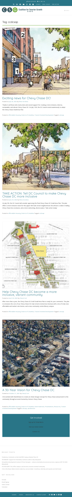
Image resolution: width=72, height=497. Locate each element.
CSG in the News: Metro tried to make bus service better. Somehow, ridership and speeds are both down (31, 469)
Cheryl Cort (23, 298)
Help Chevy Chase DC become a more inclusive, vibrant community (29, 293)
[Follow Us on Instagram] (26, 4)
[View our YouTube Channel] (23, 4)
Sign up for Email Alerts (36, 422)
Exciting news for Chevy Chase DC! (26, 98)
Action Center (5, 484)
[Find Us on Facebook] (20, 4)
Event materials (39, 406)
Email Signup (46, 4)
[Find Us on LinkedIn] (30, 4)
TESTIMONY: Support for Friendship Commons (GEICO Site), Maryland (21, 459)
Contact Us (36, 431)
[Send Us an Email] (17, 4)
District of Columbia (27, 115)
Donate (38, 4)
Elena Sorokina (23, 101)
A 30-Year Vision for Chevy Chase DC (28, 390)
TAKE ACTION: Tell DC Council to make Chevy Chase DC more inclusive (34, 194)
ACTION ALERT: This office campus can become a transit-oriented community (23, 466)
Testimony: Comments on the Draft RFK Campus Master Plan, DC (20, 457)
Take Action (55, 4)
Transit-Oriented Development (44, 115)
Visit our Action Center (36, 427)
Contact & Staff (41, 494)
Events (21, 494)
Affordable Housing (15, 115)
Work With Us (30, 494)
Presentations (49, 406)
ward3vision (31, 408)
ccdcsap (61, 115)
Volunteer (5, 487)
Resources (57, 406)
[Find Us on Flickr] (33, 4)
